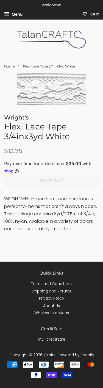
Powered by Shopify (75, 355)
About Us (51, 305)
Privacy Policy (51, 298)
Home (9, 66)
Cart (94, 14)
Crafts (49, 355)
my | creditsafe (51, 339)
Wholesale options (51, 313)
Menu (17, 14)
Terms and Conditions (51, 283)
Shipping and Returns (52, 291)
